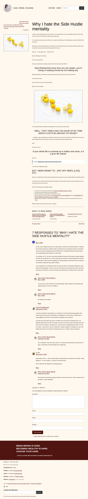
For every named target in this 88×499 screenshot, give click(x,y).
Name (34, 410)
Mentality (17, 25)
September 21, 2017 (43, 338)
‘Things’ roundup (19, 476)
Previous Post (36, 224)
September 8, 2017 (41, 354)
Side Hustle (21, 26)
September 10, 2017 (43, 373)
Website (34, 424)
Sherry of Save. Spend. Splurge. (46, 278)
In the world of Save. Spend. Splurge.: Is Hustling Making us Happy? (57, 215)
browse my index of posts (24, 483)
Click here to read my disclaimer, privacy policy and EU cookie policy (20, 496)
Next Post (81, 224)
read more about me (12, 483)
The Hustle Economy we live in (75, 214)
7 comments (26, 30)
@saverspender (18, 470)
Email (34, 417)
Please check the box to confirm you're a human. (46, 436)
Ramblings (12, 26)
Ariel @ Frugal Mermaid (42, 307)
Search (39, 492)
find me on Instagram (36, 483)
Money (27, 23)
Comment (35, 394)
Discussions (22, 23)
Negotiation (6, 26)
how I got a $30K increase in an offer (62, 190)
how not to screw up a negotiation (62, 195)
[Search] (81, 8)
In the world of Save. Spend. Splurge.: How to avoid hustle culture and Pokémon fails (39, 215)
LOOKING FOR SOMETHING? (11, 490)
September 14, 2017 (41, 309)
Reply (37, 274)
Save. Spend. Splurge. (24, 8)
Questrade (12, 479)
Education (9, 25)
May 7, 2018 (39, 243)
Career (5, 25)
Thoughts (6, 28)
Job (13, 25)
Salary (16, 26)
